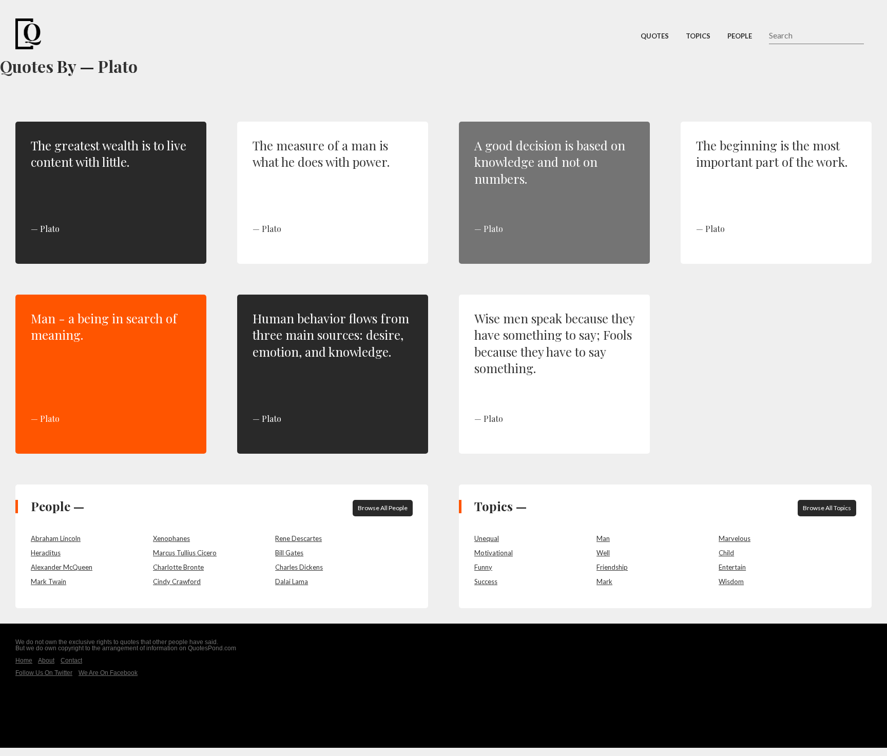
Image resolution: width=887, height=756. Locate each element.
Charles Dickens (299, 567)
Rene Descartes (298, 538)
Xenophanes (171, 538)
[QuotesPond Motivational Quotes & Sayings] (35, 33)
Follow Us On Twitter (43, 672)
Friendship (612, 567)
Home (23, 660)
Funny (483, 567)
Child (726, 553)
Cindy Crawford (177, 581)
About (46, 660)
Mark (604, 581)
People (739, 36)
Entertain (732, 567)
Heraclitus (46, 553)
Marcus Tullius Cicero (185, 553)
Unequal (486, 538)
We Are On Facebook (108, 672)
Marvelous (734, 538)
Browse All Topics (827, 508)
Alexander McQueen (61, 567)
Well (603, 553)
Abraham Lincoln (56, 538)
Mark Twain (48, 581)
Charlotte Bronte (178, 567)
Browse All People (383, 508)
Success (485, 581)
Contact (71, 660)
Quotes (655, 36)
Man (603, 538)
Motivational (493, 553)
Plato (118, 66)
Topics (698, 36)
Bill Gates (289, 553)
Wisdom (731, 581)
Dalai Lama (291, 581)
